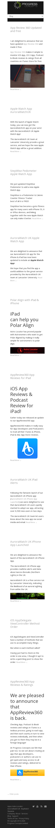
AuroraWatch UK (13, 809)
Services (24, 813)
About (18, 813)
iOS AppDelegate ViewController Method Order (25, 623)
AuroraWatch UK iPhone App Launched (25, 543)
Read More (15, 89)
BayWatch (25, 809)
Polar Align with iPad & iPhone (24, 301)
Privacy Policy (24, 818)
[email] (46, 806)
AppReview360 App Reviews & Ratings (22, 683)
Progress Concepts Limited (17, 823)
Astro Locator (17, 806)
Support (15, 816)
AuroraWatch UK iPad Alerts (23, 481)
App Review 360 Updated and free (26, 29)
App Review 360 (31, 43)
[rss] (42, 806)
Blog (9, 816)
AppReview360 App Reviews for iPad (22, 376)
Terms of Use (12, 818)
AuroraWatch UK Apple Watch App (24, 239)
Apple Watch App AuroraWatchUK (21, 110)
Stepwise (10, 811)
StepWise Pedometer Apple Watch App (23, 172)
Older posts (13, 794)
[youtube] (38, 806)
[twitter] (34, 806)
